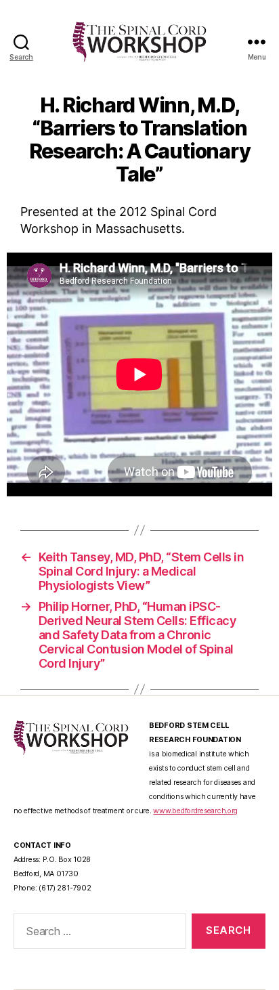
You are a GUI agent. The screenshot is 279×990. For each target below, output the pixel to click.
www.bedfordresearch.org (195, 810)
